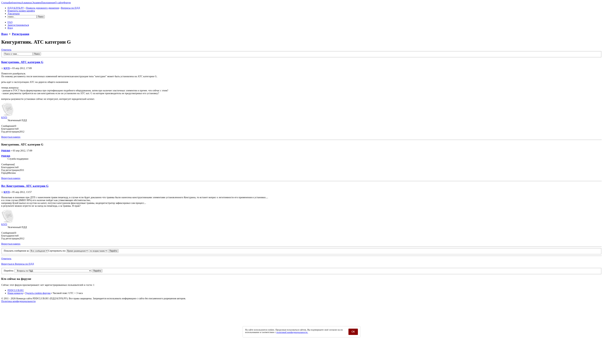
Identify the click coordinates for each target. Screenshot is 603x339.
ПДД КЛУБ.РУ (16, 8)
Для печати (14, 13)
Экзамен (36, 2)
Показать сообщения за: (17, 250)
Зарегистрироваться (18, 25)
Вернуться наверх (10, 137)
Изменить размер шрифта (21, 10)
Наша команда (15, 293)
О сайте (59, 2)
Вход (10, 28)
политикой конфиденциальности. (292, 332)
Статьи (5, 2)
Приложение (48, 2)
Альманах (26, 2)
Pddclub (5, 150)
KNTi (7, 68)
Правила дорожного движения (42, 8)
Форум (67, 2)
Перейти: (9, 270)
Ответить (6, 49)
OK (353, 331)
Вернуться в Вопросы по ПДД (17, 264)
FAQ (10, 22)
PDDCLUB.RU (16, 290)
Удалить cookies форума (38, 293)
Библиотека (15, 2)
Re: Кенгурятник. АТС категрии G (25, 186)
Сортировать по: (57, 250)
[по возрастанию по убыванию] (104, 250)
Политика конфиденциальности (18, 301)
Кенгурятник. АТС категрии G (22, 62)
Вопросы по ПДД (70, 8)
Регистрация (20, 34)
